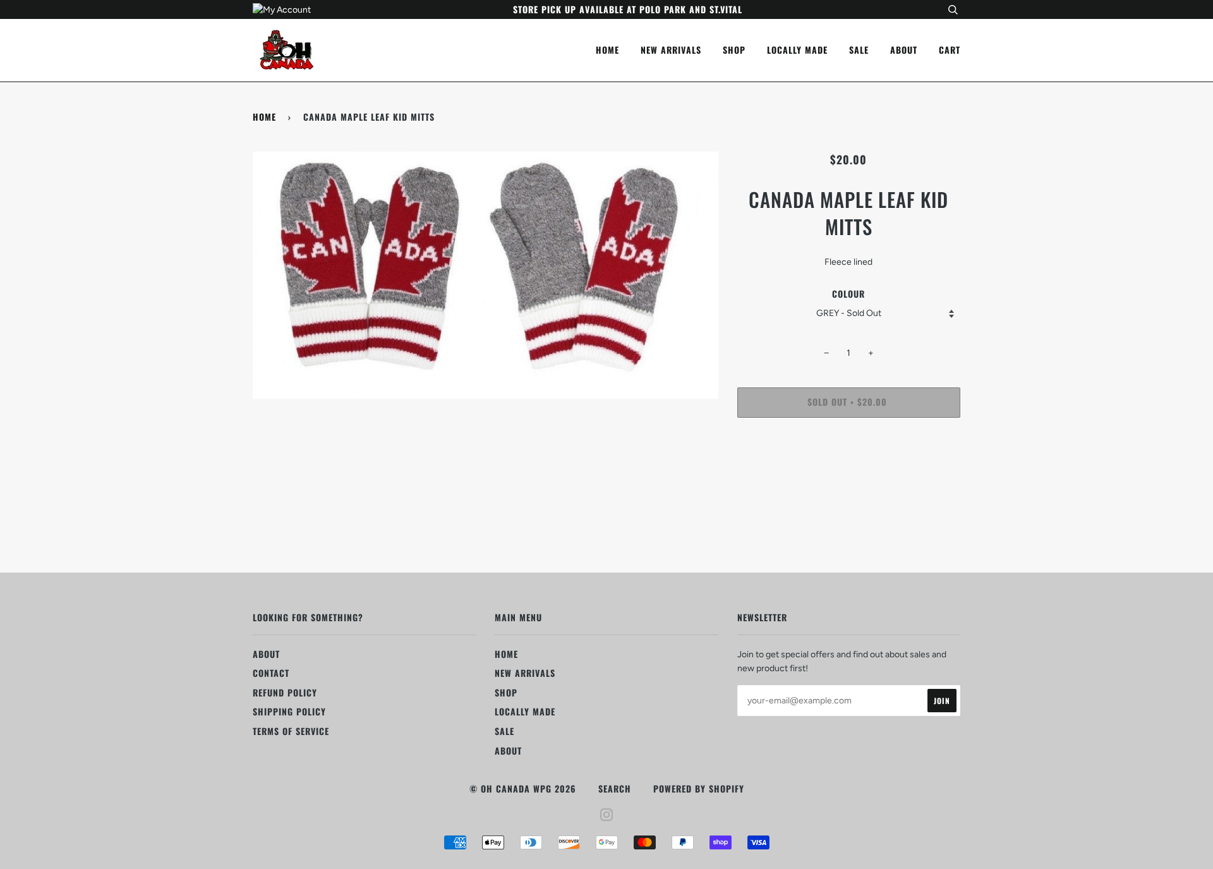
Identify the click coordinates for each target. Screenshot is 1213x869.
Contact (271, 672)
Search (614, 788)
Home (607, 49)
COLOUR (848, 293)
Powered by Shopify (698, 788)
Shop (734, 49)
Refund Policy (285, 692)
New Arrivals (671, 49)
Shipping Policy (289, 711)
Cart (949, 49)
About (903, 49)
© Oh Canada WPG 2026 (522, 788)
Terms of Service (291, 731)
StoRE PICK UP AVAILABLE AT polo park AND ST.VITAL (627, 9)
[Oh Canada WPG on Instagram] (606, 815)
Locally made (797, 49)
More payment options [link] (848, 470)
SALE (859, 49)
